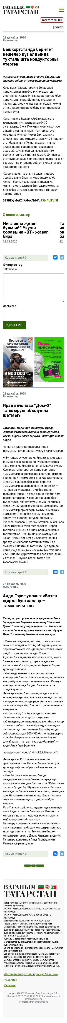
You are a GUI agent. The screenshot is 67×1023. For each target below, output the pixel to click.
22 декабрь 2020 (14, 37)
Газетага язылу (52, 20)
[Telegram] (62, 257)
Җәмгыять (10, 586)
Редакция (10, 979)
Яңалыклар (10, 40)
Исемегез (9, 306)
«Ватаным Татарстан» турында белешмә (31, 974)
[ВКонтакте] (55, 257)
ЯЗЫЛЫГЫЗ (48, 200)
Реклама (10, 985)
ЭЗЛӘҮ (59, 27)
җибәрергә (14, 325)
